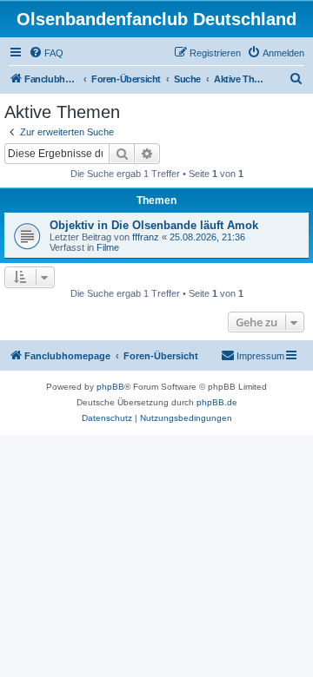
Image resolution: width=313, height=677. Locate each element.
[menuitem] (46, 53)
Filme (108, 247)
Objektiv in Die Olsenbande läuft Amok (154, 225)
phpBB (110, 386)
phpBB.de (216, 402)
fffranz (145, 237)
